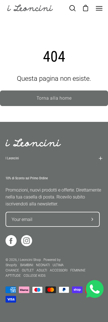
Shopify (11, 265)
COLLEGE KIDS (34, 276)
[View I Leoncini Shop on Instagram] (26, 240)
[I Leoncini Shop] (30, 8)
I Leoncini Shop (30, 260)
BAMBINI (26, 265)
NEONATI (43, 265)
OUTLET (28, 270)
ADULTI (42, 270)
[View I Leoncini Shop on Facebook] (11, 240)
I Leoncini (12, 158)
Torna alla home (54, 98)
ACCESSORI (59, 270)
